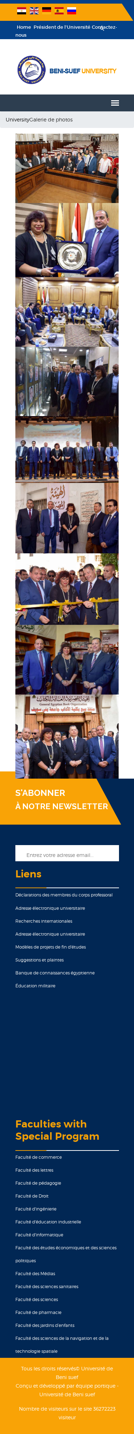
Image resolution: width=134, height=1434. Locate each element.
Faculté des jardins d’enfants (44, 1325)
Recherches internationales (43, 921)
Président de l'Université (61, 27)
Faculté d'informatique (39, 1234)
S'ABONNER (40, 793)
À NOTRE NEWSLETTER (61, 806)
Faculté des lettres (34, 1170)
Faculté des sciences (36, 1299)
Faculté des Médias (35, 1273)
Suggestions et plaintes (39, 960)
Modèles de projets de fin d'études (50, 947)
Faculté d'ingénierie (35, 1209)
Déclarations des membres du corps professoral (64, 895)
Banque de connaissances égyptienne (55, 973)
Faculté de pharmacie (38, 1312)
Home (24, 27)
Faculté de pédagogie (38, 1183)
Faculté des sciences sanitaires (46, 1286)
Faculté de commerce (38, 1157)
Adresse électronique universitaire (50, 908)
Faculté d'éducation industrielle (48, 1222)
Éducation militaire (35, 985)
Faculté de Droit (32, 1196)
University (17, 119)
